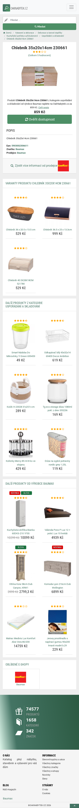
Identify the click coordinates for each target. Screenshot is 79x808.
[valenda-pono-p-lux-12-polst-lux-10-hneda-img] (57, 513)
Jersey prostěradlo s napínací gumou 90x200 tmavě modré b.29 (57, 642)
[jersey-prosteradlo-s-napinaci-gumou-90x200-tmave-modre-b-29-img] (57, 622)
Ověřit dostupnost (42, 119)
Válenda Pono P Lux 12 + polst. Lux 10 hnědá (57, 532)
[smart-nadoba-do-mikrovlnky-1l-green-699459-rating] (21, 321)
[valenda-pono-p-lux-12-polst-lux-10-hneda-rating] (57, 498)
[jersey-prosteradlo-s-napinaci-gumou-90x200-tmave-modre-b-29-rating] (57, 606)
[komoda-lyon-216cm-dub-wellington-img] (57, 567)
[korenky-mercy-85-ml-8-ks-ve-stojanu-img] (21, 444)
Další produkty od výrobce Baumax (30, 483)
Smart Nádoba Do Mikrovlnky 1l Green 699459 (20, 354)
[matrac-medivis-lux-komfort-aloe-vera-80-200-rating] (21, 606)
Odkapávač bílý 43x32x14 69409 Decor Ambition (57, 354)
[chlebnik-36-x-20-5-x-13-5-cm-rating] (21, 198)
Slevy (44, 778)
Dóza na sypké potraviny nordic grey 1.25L (57, 463)
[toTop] (74, 806)
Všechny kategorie (51, 763)
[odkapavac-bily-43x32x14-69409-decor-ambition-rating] (57, 321)
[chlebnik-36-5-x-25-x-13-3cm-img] (57, 213)
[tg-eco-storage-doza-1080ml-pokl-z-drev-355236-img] (57, 390)
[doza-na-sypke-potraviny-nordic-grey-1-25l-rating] (57, 429)
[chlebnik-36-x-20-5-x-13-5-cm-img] (21, 213)
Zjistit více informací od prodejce (36, 166)
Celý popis (43, 107)
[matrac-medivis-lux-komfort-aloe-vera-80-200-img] (21, 622)
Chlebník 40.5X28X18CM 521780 (20, 282)
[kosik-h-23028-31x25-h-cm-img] (21, 390)
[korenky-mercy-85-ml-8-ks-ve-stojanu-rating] (21, 429)
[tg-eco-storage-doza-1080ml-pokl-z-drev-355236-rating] (57, 375)
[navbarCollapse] (71, 7)
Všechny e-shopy (50, 771)
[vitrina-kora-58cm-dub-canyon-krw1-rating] (21, 552)
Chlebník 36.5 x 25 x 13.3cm (57, 229)
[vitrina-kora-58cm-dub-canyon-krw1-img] (21, 567)
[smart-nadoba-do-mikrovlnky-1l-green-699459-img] (21, 336)
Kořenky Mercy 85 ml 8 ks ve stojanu (20, 463)
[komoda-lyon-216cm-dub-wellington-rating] (57, 552)
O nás (45, 789)
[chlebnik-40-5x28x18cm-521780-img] (21, 264)
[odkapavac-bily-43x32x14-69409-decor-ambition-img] (57, 336)
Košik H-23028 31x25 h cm (21, 406)
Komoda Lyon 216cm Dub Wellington (57, 586)
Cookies (46, 793)
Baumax (20, 149)
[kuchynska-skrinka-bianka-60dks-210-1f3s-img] (21, 513)
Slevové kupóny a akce (53, 759)
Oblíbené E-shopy (17, 664)
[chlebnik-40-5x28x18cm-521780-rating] (21, 248)
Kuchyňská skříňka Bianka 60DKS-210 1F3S (21, 532)
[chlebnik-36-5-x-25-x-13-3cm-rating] (57, 198)
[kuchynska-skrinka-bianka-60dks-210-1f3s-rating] (21, 498)
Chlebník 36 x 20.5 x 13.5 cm (20, 229)
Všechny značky (50, 767)
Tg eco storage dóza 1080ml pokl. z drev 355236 (57, 408)
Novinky (46, 775)
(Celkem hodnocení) (39, 55)
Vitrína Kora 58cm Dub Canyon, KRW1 (20, 586)
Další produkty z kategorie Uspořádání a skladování (24, 304)
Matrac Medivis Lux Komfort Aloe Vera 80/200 (20, 640)
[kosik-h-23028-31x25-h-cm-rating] (21, 375)
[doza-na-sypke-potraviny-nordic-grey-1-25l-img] (57, 444)
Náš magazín (9, 789)
